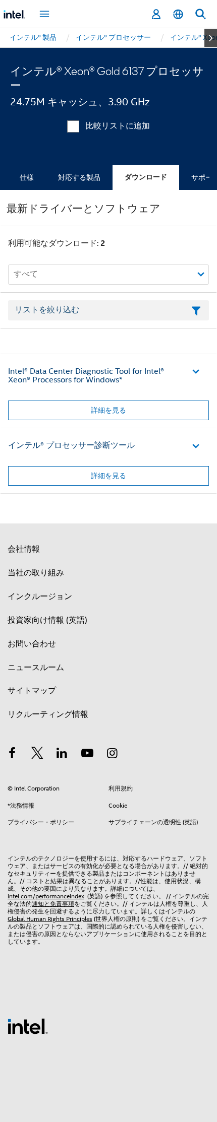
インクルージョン (40, 596)
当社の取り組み (36, 573)
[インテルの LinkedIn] (62, 755)
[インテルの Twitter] (37, 755)
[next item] (210, 38)
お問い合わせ (32, 644)
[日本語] (178, 14)
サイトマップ (32, 691)
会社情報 (24, 549)
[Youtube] (87, 755)
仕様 (27, 177)
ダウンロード (146, 177)
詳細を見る (108, 410)
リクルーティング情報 (48, 714)
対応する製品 (79, 177)
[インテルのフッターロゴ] (28, 1026)
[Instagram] (112, 755)
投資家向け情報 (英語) (47, 620)
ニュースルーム (36, 668)
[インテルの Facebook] (12, 755)
